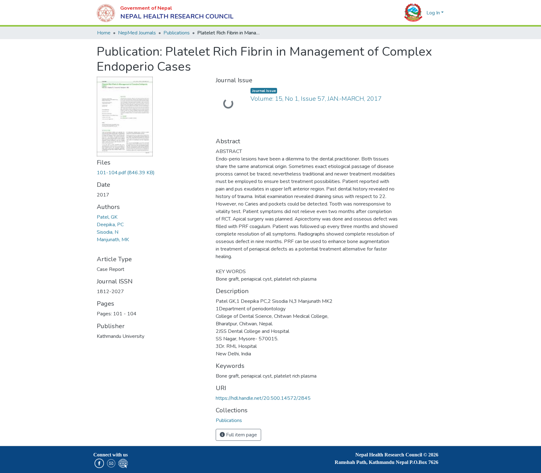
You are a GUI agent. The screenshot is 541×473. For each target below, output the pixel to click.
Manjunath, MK (113, 239)
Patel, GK (107, 217)
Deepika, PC (110, 224)
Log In (433, 12)
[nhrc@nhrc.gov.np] (110, 462)
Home (104, 32)
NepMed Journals (137, 32)
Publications (176, 32)
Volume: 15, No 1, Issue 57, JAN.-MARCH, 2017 (316, 98)
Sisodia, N (107, 232)
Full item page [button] (241, 434)
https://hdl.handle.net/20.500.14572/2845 (263, 398)
